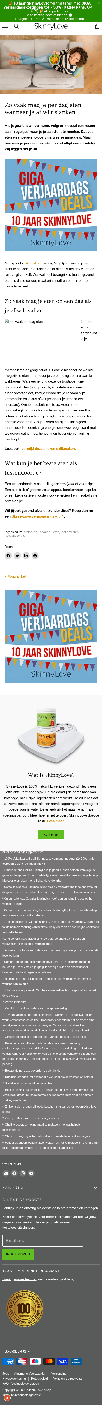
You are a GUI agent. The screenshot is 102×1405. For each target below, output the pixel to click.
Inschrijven (18, 1258)
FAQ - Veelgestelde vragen (20, 1387)
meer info (35, 867)
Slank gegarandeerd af (19, 1283)
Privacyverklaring (14, 1382)
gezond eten (70, 536)
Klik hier (51, 838)
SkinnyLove (33, 267)
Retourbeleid (39, 1382)
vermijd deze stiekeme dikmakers (49, 452)
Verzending (58, 1377)
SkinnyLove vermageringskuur (37, 520)
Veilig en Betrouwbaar (68, 1382)
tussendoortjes (16, 539)
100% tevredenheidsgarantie (21, 1398)
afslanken (30, 536)
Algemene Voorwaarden (30, 1377)
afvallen (45, 536)
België (15, 1355)
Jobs (5, 1377)
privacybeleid (28, 1220)
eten (56, 536)
